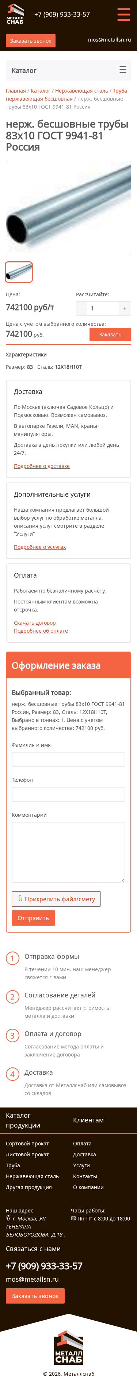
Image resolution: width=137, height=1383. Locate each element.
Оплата (82, 1143)
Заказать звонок (30, 40)
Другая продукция (29, 1187)
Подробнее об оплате (41, 630)
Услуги (81, 1165)
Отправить (33, 918)
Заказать (110, 334)
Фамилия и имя (31, 744)
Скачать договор (35, 622)
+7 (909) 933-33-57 (62, 14)
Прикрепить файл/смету (59, 899)
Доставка (84, 1154)
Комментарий (29, 814)
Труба (13, 1165)
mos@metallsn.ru (109, 39)
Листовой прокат (27, 1154)
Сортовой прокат (27, 1143)
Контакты (85, 1176)
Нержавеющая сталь (32, 1176)
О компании (88, 1187)
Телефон (22, 779)
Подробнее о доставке (42, 465)
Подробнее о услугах (40, 546)
